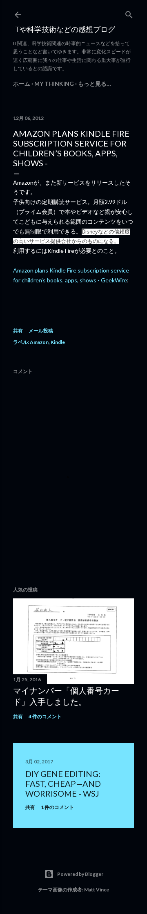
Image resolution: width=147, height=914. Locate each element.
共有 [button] (18, 331)
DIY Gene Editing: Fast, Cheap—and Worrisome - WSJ (63, 783)
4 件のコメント (45, 716)
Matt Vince (96, 890)
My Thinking (54, 83)
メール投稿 (41, 331)
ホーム (21, 83)
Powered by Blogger (80, 874)
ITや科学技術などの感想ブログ (64, 29)
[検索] (129, 13)
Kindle (58, 342)
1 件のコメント (57, 807)
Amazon (39, 342)
